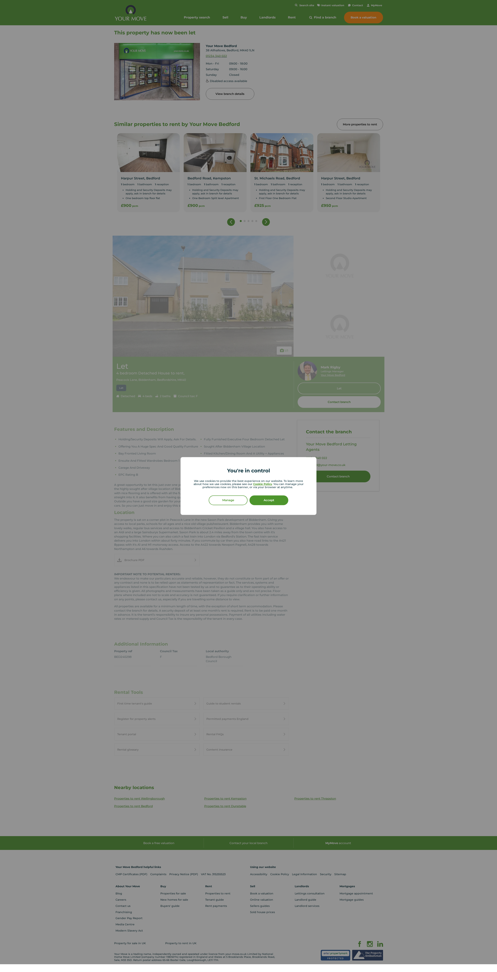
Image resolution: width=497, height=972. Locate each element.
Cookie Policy (262, 484)
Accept (269, 500)
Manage (228, 500)
